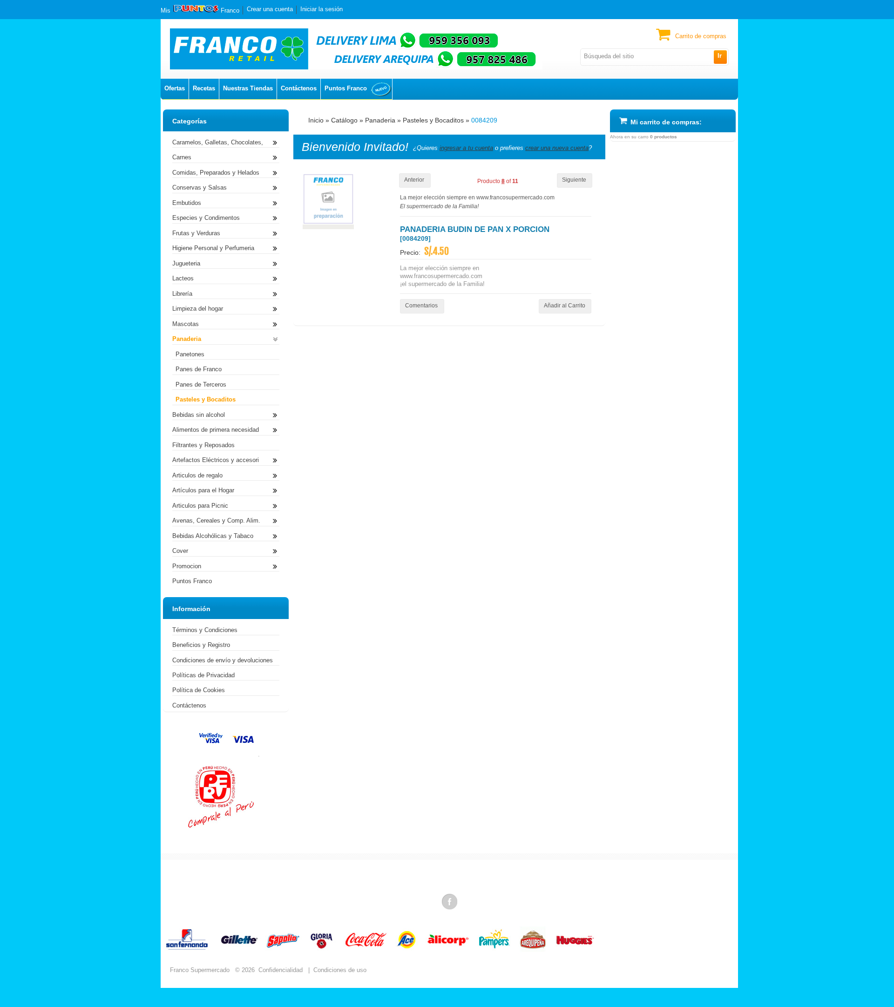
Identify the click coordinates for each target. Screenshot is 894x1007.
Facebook (450, 901)
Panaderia (380, 120)
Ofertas (174, 88)
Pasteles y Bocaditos (433, 120)
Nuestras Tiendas (248, 88)
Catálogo (344, 120)
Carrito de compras (700, 36)
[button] (720, 56)
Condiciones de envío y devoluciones (222, 660)
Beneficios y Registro (201, 644)
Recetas (204, 88)
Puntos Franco (346, 88)
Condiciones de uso (339, 969)
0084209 (484, 120)
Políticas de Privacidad (203, 675)
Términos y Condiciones (204, 629)
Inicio (316, 120)
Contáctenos (299, 88)
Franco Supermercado (200, 969)
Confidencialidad (280, 969)
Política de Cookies (198, 690)
